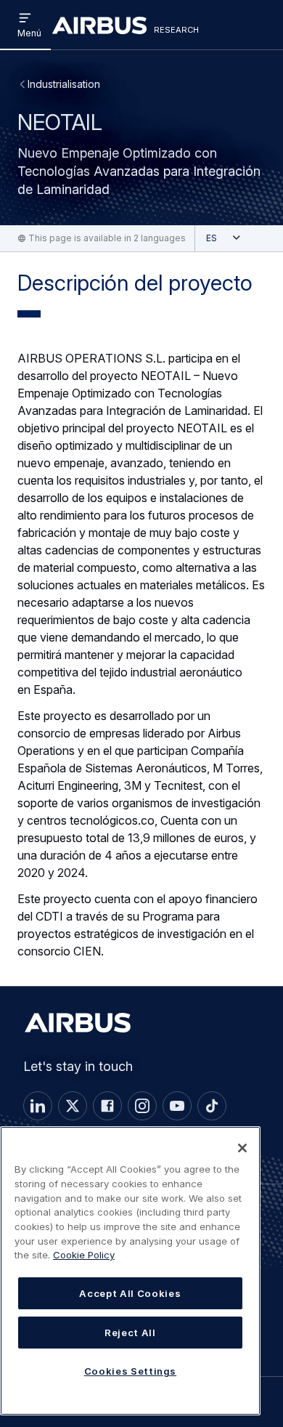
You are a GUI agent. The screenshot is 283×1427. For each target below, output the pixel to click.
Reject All (130, 1332)
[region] (130, 1270)
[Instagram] (142, 1105)
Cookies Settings (130, 1371)
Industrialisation (64, 84)
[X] (72, 1105)
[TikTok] (211, 1105)
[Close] (242, 1148)
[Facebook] (107, 1105)
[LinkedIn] (37, 1105)
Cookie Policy (84, 1255)
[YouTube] (177, 1105)
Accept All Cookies (130, 1293)
